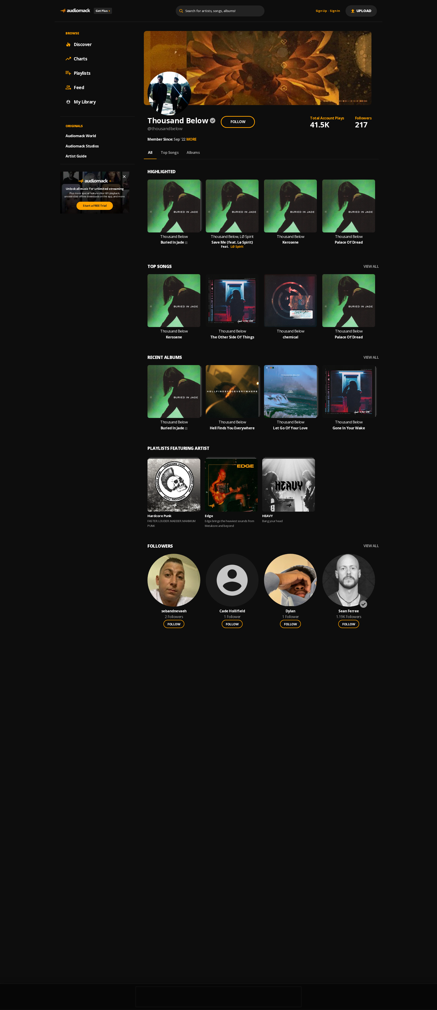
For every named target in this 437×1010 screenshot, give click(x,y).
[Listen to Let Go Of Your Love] (290, 391)
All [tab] (150, 152)
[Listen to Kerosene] (290, 206)
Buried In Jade (172, 242)
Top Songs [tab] (170, 152)
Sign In (335, 11)
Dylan (290, 611)
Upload (364, 10)
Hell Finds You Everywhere (232, 428)
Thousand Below (174, 236)
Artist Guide (76, 156)
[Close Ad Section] (124, 176)
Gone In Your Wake (349, 428)
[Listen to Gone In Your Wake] (348, 391)
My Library (85, 102)
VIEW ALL (371, 266)
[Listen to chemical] (290, 300)
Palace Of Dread (349, 242)
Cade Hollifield (232, 611)
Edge (209, 515)
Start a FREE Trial (95, 206)
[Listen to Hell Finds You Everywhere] (232, 391)
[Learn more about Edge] (231, 485)
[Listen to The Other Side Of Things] (232, 300)
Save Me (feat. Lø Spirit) (232, 242)
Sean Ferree (348, 611)
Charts (80, 59)
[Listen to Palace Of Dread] (348, 206)
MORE (191, 139)
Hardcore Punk (159, 515)
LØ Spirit (237, 246)
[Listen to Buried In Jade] (173, 206)
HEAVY (267, 515)
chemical (290, 337)
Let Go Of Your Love (290, 428)
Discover (82, 44)
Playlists (82, 73)
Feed (79, 87)
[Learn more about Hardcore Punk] (173, 485)
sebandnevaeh (174, 611)
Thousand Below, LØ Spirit (232, 236)
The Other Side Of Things (232, 337)
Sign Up (321, 11)
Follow (238, 121)
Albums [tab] (193, 152)
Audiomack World (81, 135)
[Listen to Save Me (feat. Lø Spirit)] (232, 206)
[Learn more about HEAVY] (288, 485)
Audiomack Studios (82, 145)
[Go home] (75, 11)
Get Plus (103, 11)
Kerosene (290, 242)
